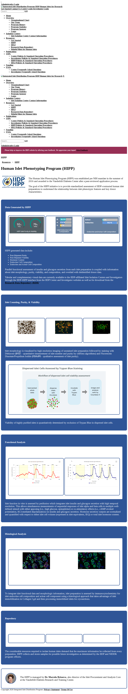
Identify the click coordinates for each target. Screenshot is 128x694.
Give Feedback (82, 150)
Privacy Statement (52, 690)
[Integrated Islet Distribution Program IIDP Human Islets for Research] (31, 6)
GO (26, 11)
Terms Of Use (67, 690)
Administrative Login (10, 4)
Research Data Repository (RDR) (22, 282)
